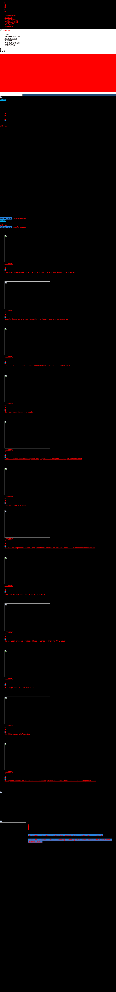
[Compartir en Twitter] (5, 113)
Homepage (9, 26)
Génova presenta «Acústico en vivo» (19, 687)
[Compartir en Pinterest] (5, 115)
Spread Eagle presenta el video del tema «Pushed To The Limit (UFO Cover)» (36, 641)
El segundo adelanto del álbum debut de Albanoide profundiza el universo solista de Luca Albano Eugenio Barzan (50, 781)
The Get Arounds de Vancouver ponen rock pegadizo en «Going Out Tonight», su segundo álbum (43, 459)
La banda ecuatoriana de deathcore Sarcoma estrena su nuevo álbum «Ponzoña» (37, 365)
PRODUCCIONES (11, 20)
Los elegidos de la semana (15, 505)
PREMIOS (8, 18)
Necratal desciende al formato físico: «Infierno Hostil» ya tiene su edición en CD (36, 319)
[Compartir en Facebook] (5, 111)
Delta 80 (3, 126)
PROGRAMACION (11, 22)
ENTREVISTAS (10, 15)
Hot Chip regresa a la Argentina (17, 734)
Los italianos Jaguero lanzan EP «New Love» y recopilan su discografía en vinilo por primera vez (65, 835)
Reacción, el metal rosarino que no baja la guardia (25, 594)
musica (14, 218)
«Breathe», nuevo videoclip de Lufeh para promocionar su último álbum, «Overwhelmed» (40, 272)
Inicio (7, 34)
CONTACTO (9, 24)
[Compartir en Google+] (5, 117)
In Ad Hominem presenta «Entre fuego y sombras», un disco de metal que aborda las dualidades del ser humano (50, 548)
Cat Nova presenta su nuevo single (19, 412)
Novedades (21, 218)
